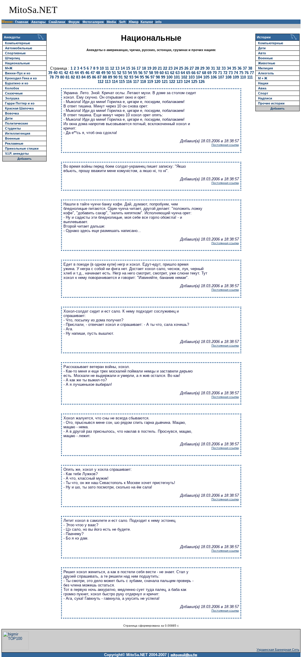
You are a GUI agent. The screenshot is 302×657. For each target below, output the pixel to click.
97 (152, 77)
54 (130, 73)
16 (133, 68)
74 (236, 73)
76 (246, 73)
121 (165, 81)
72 (225, 73)
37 (245, 68)
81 (67, 77)
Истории (264, 37)
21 (160, 68)
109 (236, 77)
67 (199, 73)
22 (165, 68)
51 (114, 73)
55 (135, 73)
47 (93, 73)
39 (50, 73)
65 (188, 73)
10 (102, 68)
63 (177, 73)
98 (158, 77)
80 (62, 77)
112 (101, 81)
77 (252, 73)
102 (184, 77)
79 (57, 77)
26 (186, 68)
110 (243, 77)
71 (220, 73)
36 (239, 68)
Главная (21, 22)
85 (89, 77)
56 (140, 73)
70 (215, 73)
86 (94, 77)
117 (136, 81)
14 (123, 68)
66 (193, 73)
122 (172, 81)
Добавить (24, 158)
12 (112, 68)
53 (124, 73)
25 (181, 68)
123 (179, 81)
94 (136, 77)
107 (221, 77)
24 (176, 68)
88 (105, 77)
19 (149, 68)
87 (99, 77)
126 (201, 81)
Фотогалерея (93, 22)
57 (146, 73)
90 (115, 77)
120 (157, 81)
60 (162, 73)
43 (71, 73)
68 (204, 73)
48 (98, 73)
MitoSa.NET (33, 9)
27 (192, 68)
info (158, 22)
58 (151, 73)
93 (131, 77)
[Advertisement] (231, 10)
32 (218, 68)
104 (199, 77)
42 (66, 73)
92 (126, 77)
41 (61, 73)
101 (177, 77)
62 (172, 73)
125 (194, 81)
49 (103, 73)
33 (223, 68)
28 (197, 68)
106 (214, 77)
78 (52, 77)
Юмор (134, 22)
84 (83, 77)
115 (122, 81)
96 (147, 77)
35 (234, 68)
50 (108, 73)
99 (163, 77)
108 (228, 77)
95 (142, 77)
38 (250, 68)
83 (78, 77)
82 (73, 77)
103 (191, 77)
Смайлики (57, 22)
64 (183, 73)
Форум (73, 22)
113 (108, 81)
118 (143, 81)
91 (121, 77)
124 (187, 81)
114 (115, 81)
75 (241, 73)
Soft (122, 22)
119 (150, 81)
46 (87, 73)
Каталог (147, 22)
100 (169, 77)
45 (82, 73)
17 (139, 68)
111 (250, 77)
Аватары (38, 22)
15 (128, 68)
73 (231, 73)
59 (156, 73)
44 (77, 73)
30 (208, 68)
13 (117, 68)
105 (206, 77)
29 (202, 68)
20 (154, 68)
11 (107, 68)
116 (129, 81)
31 (213, 68)
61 (167, 73)
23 (170, 68)
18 (144, 68)
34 (229, 68)
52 (119, 73)
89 (110, 77)
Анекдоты (12, 37)
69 (209, 73)
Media (111, 22)
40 (55, 73)
